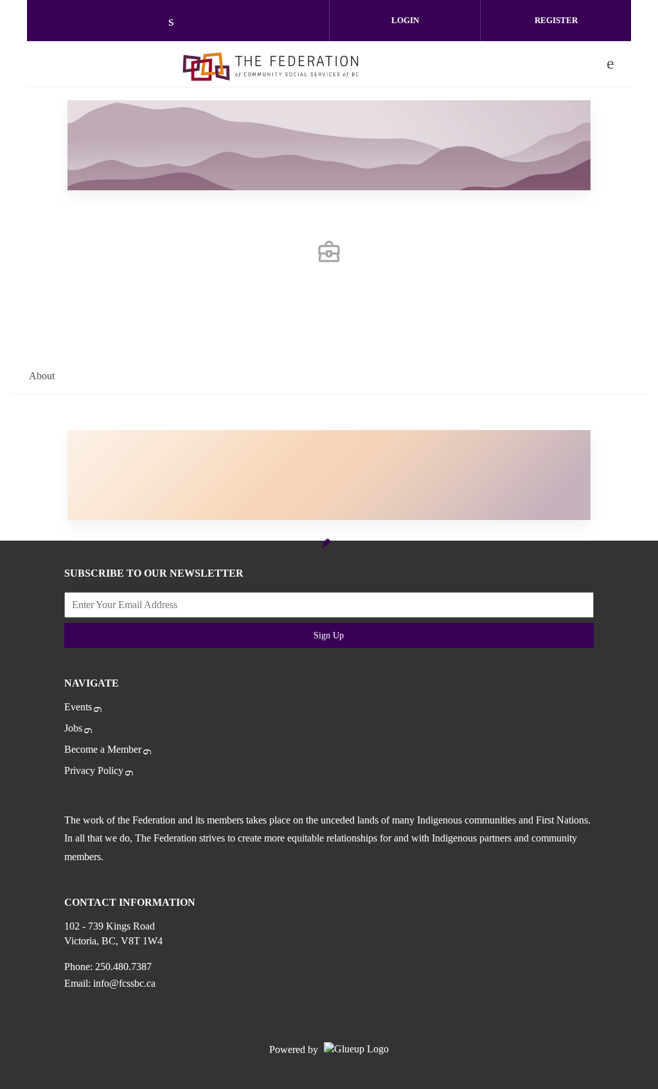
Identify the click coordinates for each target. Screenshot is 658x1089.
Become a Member (102, 749)
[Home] (270, 63)
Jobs (73, 728)
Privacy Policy (93, 770)
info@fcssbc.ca (124, 983)
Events (78, 706)
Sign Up (329, 635)
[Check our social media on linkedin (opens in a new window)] (178, 22)
